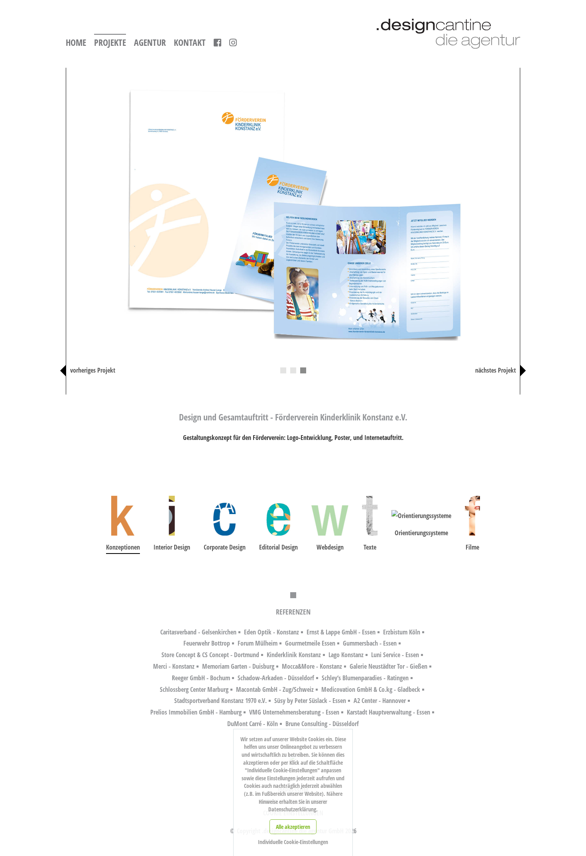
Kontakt (190, 42)
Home (76, 42)
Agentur (150, 42)
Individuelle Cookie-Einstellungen (293, 842)
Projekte (110, 42)
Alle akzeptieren (293, 826)
